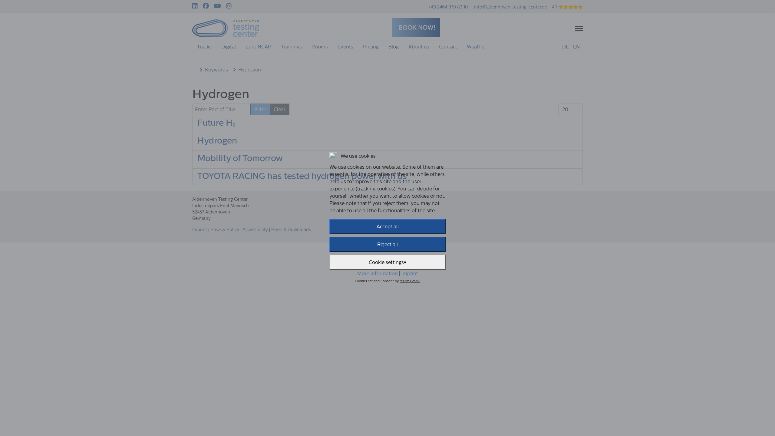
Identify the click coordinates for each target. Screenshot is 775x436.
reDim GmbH (410, 281)
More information (377, 273)
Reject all (387, 244)
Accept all (388, 226)
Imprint (409, 273)
